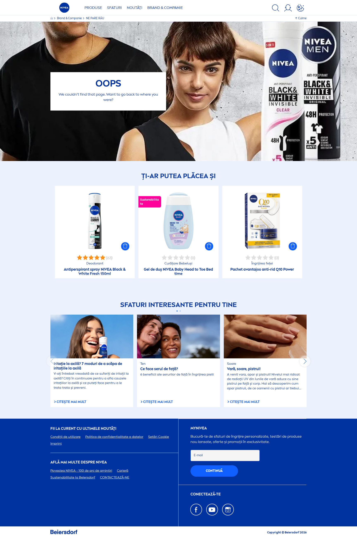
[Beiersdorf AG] (63, 533)
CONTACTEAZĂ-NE (114, 477)
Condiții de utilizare (65, 437)
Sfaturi (114, 7)
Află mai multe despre (78, 462)
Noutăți (134, 7)
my (198, 428)
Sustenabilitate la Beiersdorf (72, 477)
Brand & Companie (165, 7)
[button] (125, 246)
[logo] (64, 8)
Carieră (122, 471)
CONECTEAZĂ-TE (205, 494)
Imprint (56, 443)
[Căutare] (275, 8)
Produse (93, 7)
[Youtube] (212, 509)
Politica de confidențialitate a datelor (114, 437)
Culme (302, 18)
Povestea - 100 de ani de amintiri (81, 471)
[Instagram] (228, 509)
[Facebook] (196, 509)
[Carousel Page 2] (180, 311)
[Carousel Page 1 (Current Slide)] (176, 311)
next (305, 361)
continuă (214, 471)
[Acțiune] (300, 8)
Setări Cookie (158, 437)
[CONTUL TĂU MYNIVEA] (288, 8)
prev (52, 361)
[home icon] (52, 18)
